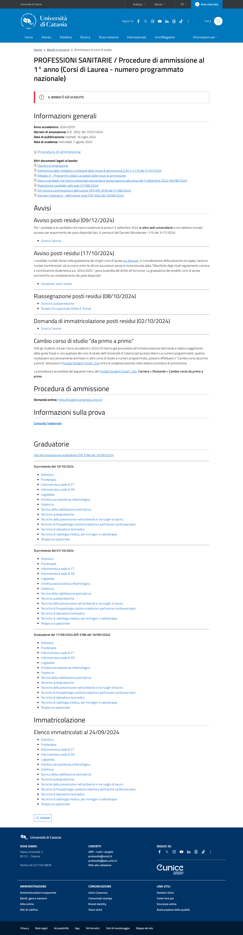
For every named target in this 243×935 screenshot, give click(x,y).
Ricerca (85, 37)
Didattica (66, 37)
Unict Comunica (97, 892)
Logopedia (47, 494)
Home (29, 37)
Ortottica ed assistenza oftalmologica (65, 499)
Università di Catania (31, 4)
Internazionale (136, 37)
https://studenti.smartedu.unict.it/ (80, 399)
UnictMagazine (165, 37)
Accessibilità (61, 928)
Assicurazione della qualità (173, 909)
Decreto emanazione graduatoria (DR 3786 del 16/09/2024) (74, 455)
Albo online (27, 904)
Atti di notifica (29, 909)
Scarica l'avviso (51, 240)
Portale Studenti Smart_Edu (81, 363)
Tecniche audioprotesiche (57, 303)
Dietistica (47, 474)
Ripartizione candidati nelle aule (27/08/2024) (68, 185)
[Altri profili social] (186, 21)
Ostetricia (47, 504)
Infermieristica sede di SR (58, 489)
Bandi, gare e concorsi (33, 898)
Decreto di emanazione (52, 165)
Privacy (24, 928)
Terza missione (108, 37)
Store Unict (95, 909)
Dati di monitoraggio (118, 928)
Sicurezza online (166, 904)
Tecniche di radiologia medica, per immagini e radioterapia (79, 534)
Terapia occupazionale (55, 539)
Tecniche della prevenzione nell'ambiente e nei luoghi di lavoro (82, 519)
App (77, 928)
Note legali (41, 928)
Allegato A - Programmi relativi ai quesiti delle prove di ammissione (81, 175)
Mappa (144, 928)
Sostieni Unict (165, 892)
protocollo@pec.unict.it (102, 861)
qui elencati (130, 260)
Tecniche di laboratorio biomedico (63, 529)
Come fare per (165, 898)
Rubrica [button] (137, 4)
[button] (184, 4)
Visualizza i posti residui (56, 283)
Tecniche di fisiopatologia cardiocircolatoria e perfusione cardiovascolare (88, 524)
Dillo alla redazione (99, 865)
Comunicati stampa (100, 898)
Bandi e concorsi (58, 49)
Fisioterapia (48, 479)
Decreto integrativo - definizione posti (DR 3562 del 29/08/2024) (80, 195)
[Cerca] (218, 21)
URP (91, 852)
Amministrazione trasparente (38, 892)
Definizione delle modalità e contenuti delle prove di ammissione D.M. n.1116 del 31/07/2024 (99, 170)
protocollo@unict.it (100, 856)
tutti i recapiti (104, 852)
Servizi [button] (158, 4)
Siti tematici (93, 928)
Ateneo (46, 37)
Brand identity (97, 904)
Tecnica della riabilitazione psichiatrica (66, 509)
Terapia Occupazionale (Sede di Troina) (66, 308)
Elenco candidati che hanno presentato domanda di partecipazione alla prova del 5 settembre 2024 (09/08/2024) (112, 180)
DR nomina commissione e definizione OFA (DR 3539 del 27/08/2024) (84, 190)
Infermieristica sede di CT (57, 484)
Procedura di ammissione (59, 152)
